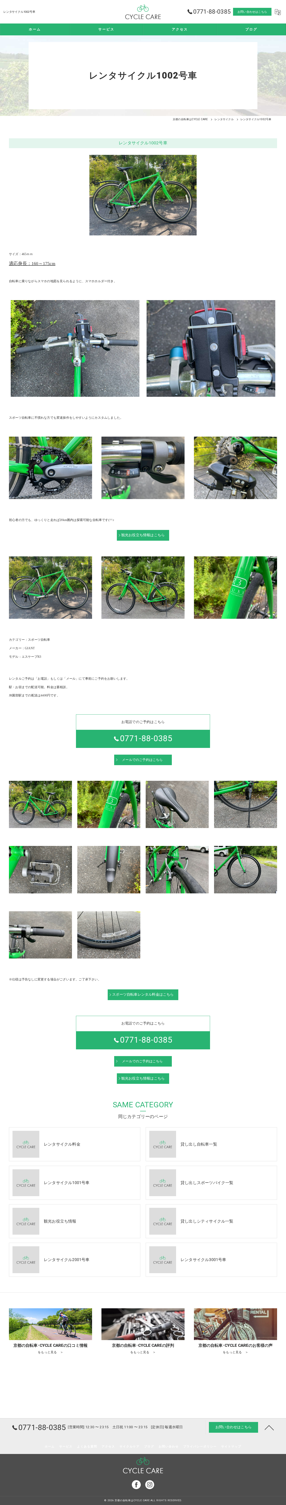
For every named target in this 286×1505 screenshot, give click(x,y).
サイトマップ (231, 1446)
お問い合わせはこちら (252, 11)
